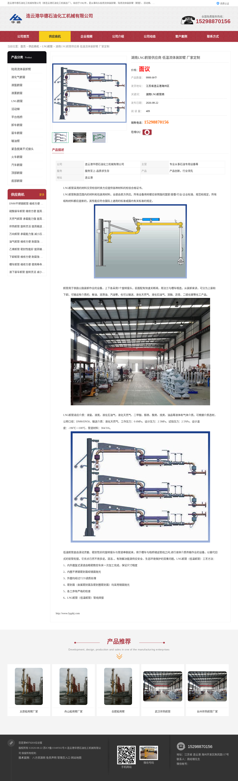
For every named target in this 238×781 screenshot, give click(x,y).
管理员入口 (63, 757)
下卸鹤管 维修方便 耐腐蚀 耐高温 (27, 256)
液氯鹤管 (16, 93)
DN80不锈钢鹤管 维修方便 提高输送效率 (27, 203)
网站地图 (76, 757)
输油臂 (15, 141)
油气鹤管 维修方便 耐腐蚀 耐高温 (27, 241)
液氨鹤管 (16, 85)
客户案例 (181, 36)
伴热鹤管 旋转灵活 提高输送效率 (27, 226)
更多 (41, 194)
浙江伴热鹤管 (207, 711)
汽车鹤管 (16, 164)
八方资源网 (38, 757)
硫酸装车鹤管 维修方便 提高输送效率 (27, 211)
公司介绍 (118, 36)
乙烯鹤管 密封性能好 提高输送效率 (27, 249)
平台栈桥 (16, 117)
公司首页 (23, 36)
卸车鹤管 (16, 125)
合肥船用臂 (73, 711)
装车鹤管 (16, 133)
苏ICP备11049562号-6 (55, 747)
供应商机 (55, 36)
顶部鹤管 (16, 172)
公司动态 (150, 36)
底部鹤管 (16, 180)
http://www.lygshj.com (68, 613)
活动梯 (15, 109)
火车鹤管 (16, 156)
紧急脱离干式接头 (22, 148)
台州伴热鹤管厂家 (162, 711)
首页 (23, 46)
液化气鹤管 (18, 77)
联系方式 (213, 36)
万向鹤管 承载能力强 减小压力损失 (27, 234)
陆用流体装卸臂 (21, 69)
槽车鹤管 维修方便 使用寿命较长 (27, 264)
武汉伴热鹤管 (118, 711)
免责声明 (51, 757)
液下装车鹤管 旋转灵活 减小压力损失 (27, 272)
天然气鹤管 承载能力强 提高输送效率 (27, 218)
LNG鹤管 (47, 46)
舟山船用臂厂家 (29, 711)
